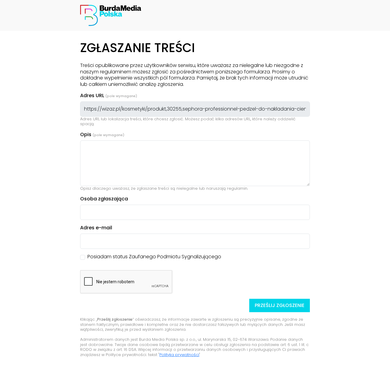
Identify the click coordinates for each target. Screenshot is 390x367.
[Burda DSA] (110, 15)
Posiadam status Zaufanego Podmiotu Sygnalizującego (154, 257)
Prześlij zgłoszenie (279, 305)
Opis (85, 135)
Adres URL (92, 96)
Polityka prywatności (179, 354)
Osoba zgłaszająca (104, 199)
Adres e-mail (96, 228)
